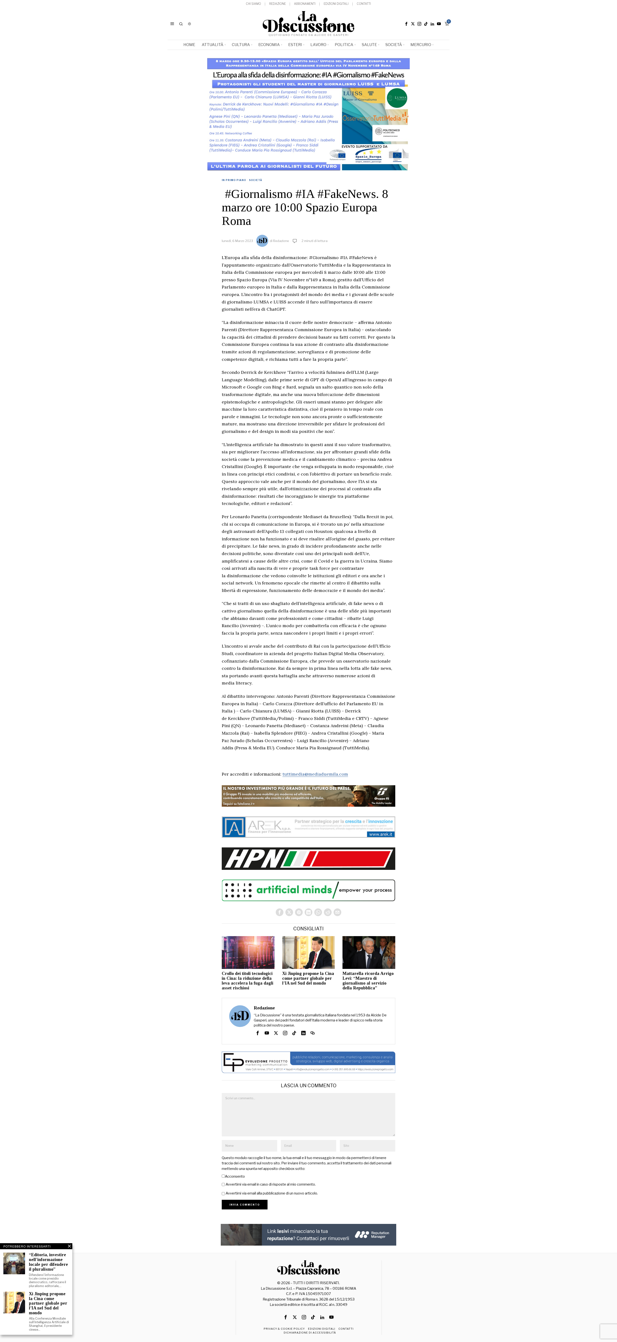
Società (255, 180)
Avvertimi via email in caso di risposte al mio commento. (271, 1184)
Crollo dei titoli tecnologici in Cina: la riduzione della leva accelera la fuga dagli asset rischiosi (247, 980)
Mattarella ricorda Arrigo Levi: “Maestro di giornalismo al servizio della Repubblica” (368, 980)
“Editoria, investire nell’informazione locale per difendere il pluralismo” (48, 1262)
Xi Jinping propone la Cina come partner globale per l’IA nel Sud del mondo (308, 978)
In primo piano (234, 180)
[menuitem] (253, 4)
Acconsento (235, 1176)
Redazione (281, 241)
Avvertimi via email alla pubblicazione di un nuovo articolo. (272, 1193)
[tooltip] (406, 24)
